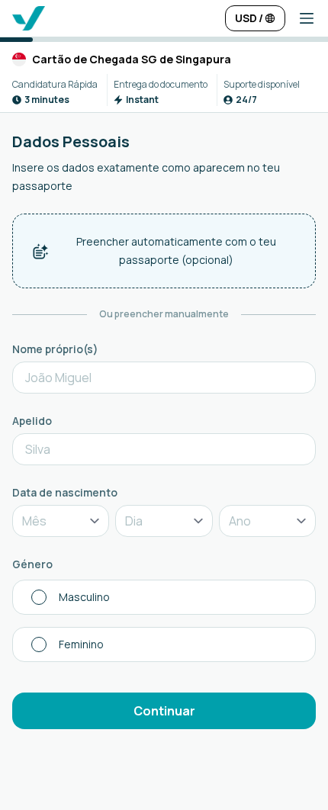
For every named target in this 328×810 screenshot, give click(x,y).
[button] (300, 18)
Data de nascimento (64, 492)
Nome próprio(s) (55, 349)
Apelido (32, 420)
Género (32, 564)
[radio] (164, 597)
